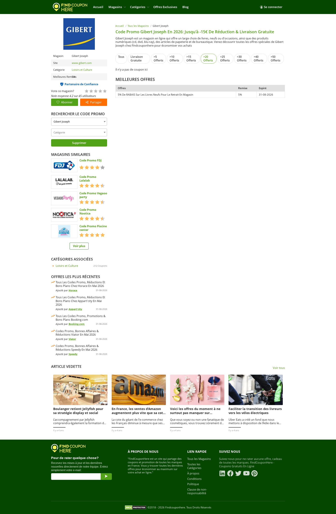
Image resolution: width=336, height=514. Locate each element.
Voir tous (279, 368)
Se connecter (273, 7)
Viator (72, 339)
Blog (185, 7)
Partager (96, 102)
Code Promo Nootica (87, 211)
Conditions (194, 479)
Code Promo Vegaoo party (93, 195)
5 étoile (105, 90)
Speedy (73, 354)
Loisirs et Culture (82, 69)
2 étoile (91, 90)
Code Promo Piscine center (93, 228)
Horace (73, 290)
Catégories (137, 7)
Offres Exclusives (165, 7)
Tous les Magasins (138, 25)
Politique (193, 484)
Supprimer (79, 143)
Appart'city (75, 309)
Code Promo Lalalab (87, 178)
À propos (193, 473)
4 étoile (100, 90)
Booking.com (77, 324)
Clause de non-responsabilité (197, 491)
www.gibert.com (82, 63)
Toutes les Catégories (194, 466)
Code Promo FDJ (90, 160)
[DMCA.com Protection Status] (135, 507)
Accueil (98, 7)
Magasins (115, 7)
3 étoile (95, 90)
